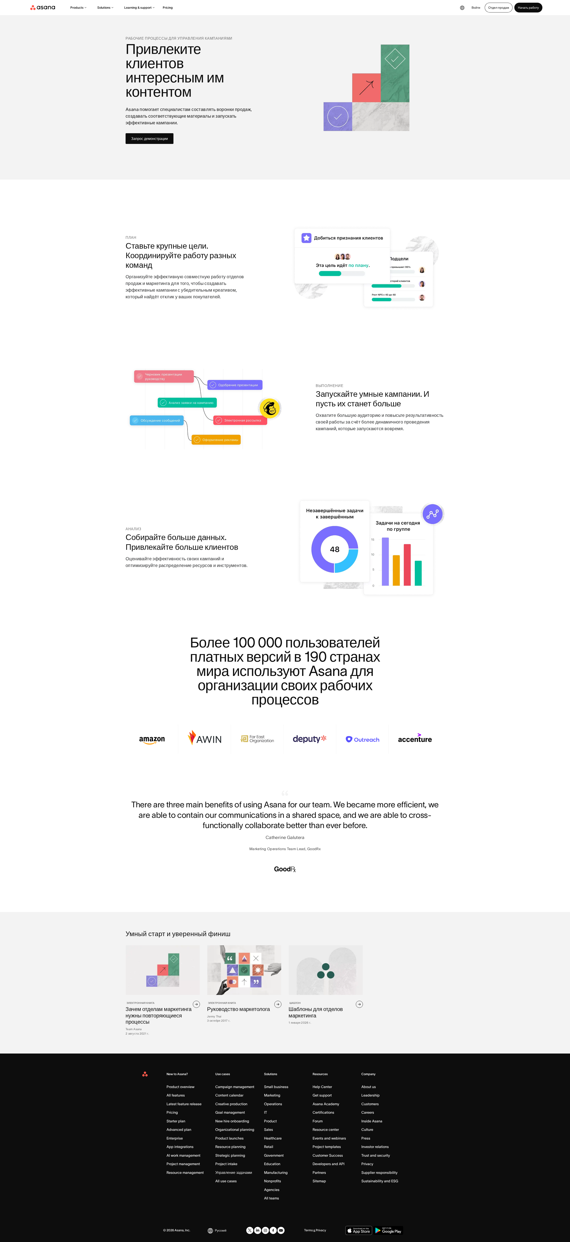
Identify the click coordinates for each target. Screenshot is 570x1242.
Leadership (370, 1095)
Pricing (168, 7)
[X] (249, 1230)
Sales (268, 1129)
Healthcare (273, 1138)
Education (272, 1164)
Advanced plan (179, 1129)
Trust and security (375, 1155)
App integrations (180, 1147)
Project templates (327, 1147)
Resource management (185, 1172)
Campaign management (234, 1087)
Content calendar (229, 1095)
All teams (271, 1198)
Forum (318, 1121)
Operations (273, 1104)
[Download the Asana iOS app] (358, 1230)
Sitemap (319, 1181)
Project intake (226, 1164)
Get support (322, 1095)
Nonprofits (272, 1181)
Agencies (271, 1190)
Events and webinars (329, 1138)
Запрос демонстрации (149, 139)
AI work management (183, 1155)
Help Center (322, 1087)
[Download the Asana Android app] (388, 1230)
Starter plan (176, 1121)
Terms (308, 1230)
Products (76, 7)
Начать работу (528, 7)
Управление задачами (233, 1172)
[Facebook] (273, 1230)
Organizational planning (234, 1129)
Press (365, 1138)
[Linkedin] (257, 1230)
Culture (367, 1129)
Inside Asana (371, 1121)
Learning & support (138, 7)
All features (176, 1095)
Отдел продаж (498, 7)
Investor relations (375, 1147)
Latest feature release (184, 1104)
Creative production (231, 1104)
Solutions (103, 7)
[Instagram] (265, 1230)
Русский (220, 1230)
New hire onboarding (232, 1121)
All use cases (226, 1181)
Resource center (326, 1129)
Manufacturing (276, 1172)
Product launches (229, 1138)
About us (368, 1087)
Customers (370, 1104)
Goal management (230, 1112)
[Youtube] (281, 1230)
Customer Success (328, 1155)
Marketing (272, 1095)
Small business (276, 1087)
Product (270, 1121)
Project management (183, 1164)
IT (265, 1112)
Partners (319, 1172)
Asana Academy (326, 1104)
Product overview (180, 1087)
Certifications (323, 1112)
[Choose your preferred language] (462, 7)
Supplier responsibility (379, 1172)
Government (274, 1155)
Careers (367, 1112)
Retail (268, 1147)
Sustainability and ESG (379, 1181)
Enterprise (175, 1138)
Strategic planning (230, 1155)
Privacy (367, 1164)
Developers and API (328, 1164)
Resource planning (230, 1147)
